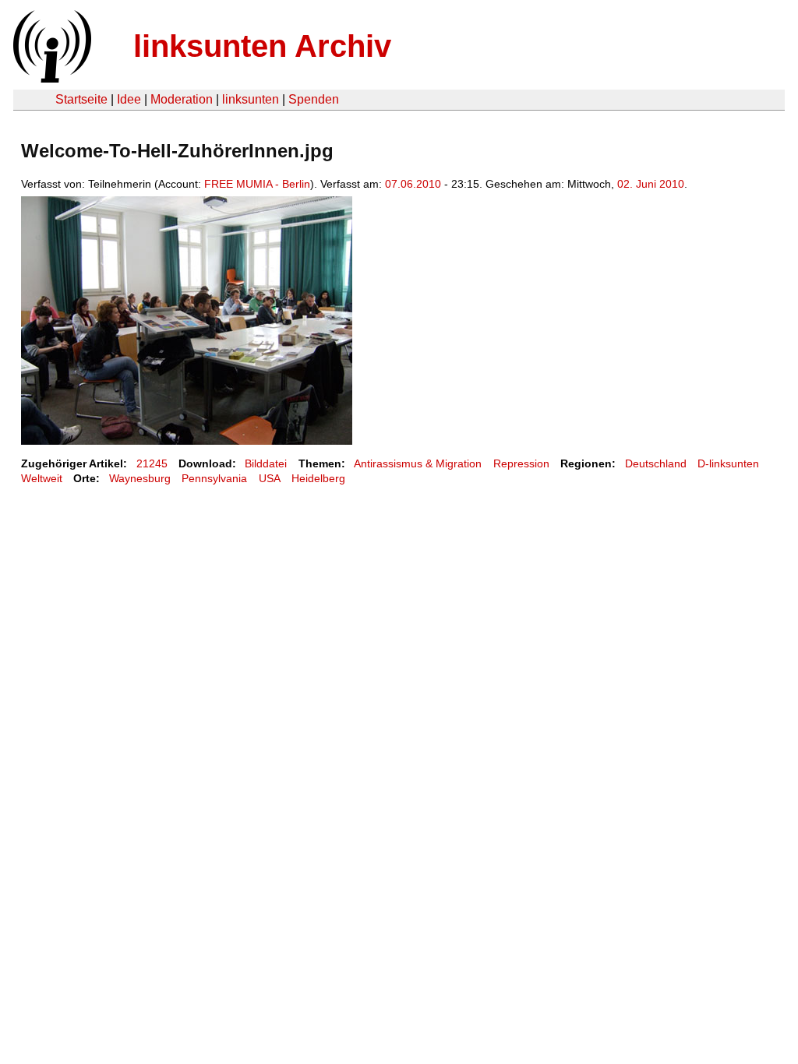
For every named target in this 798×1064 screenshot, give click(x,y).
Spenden (313, 99)
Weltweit (41, 478)
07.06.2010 (413, 184)
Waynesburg (140, 478)
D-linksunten (728, 463)
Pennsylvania (214, 478)
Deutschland (656, 463)
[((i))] (51, 78)
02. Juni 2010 (650, 184)
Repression (521, 463)
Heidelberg (318, 478)
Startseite (81, 99)
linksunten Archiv (262, 46)
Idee (129, 99)
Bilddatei (266, 463)
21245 (152, 463)
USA (270, 478)
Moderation (181, 99)
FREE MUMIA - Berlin (257, 184)
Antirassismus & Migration (418, 463)
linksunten (250, 99)
